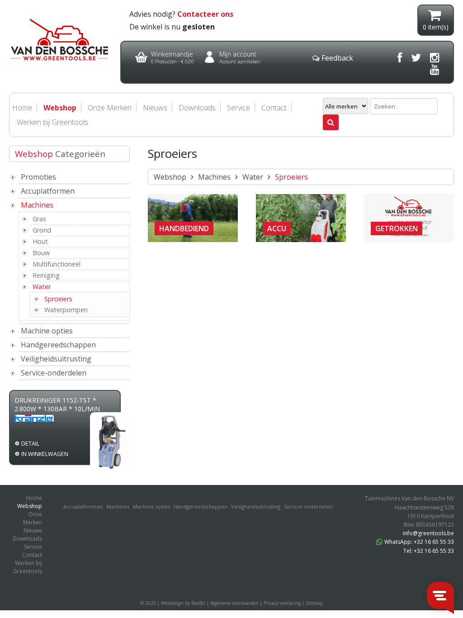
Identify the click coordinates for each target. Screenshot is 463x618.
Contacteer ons (205, 14)
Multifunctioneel (56, 264)
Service (238, 108)
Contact (274, 108)
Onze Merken (110, 108)
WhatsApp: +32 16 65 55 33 (419, 542)
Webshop (170, 177)
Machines (37, 205)
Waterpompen (66, 309)
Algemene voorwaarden (234, 603)
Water (42, 286)
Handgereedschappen (58, 345)
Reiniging (46, 275)
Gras (39, 218)
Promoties (38, 177)
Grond (42, 230)
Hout (40, 241)
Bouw (41, 252)
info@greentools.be (428, 533)
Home (34, 498)
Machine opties (47, 331)
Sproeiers (58, 299)
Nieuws (155, 108)
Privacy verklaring (282, 603)
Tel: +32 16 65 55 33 (428, 551)
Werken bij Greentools (52, 122)
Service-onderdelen (53, 373)
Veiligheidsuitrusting (56, 359)
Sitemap (314, 603)
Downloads (197, 108)
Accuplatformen (48, 191)
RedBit (198, 603)
